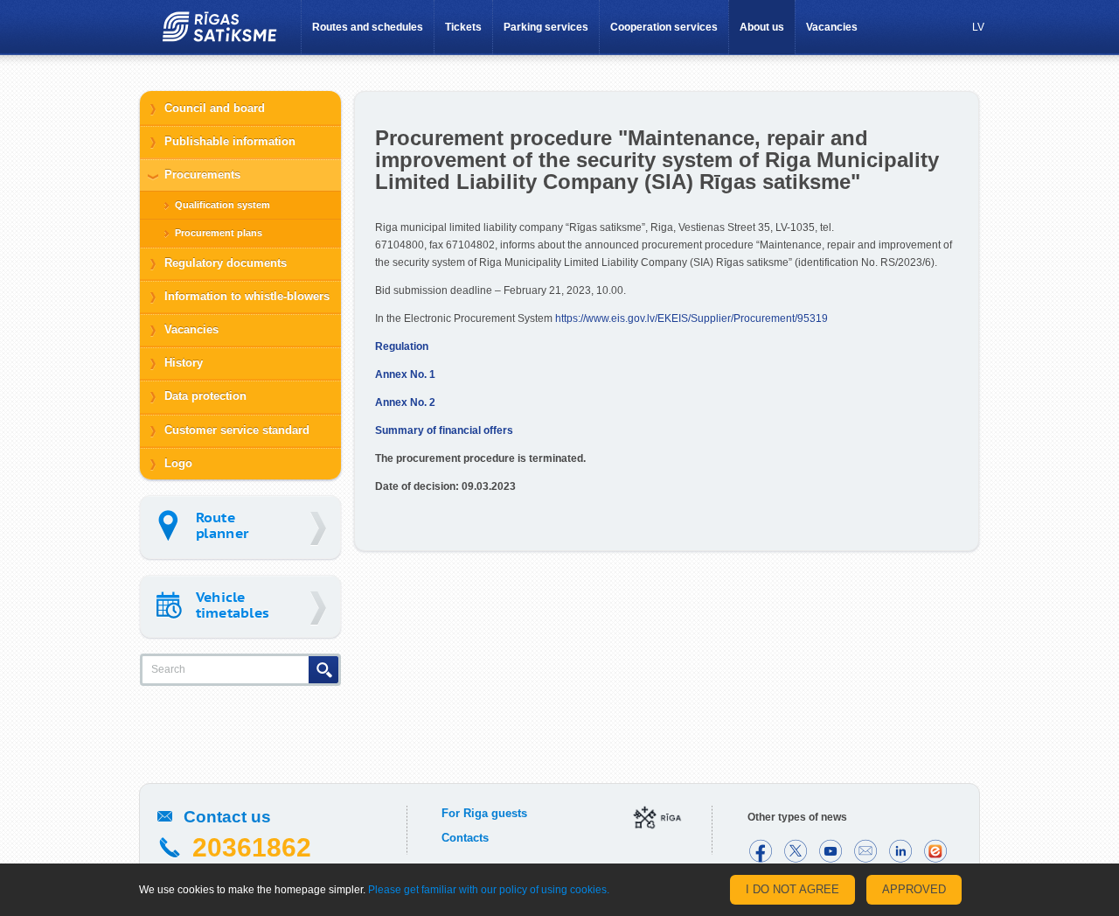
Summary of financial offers (444, 430)
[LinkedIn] (900, 851)
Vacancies (832, 27)
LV (978, 27)
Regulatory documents (225, 262)
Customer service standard (236, 430)
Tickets (463, 27)
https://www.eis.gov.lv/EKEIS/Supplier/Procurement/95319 (691, 318)
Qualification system (222, 204)
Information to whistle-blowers (247, 296)
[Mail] (865, 851)
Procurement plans (218, 232)
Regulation (401, 346)
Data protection (205, 395)
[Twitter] (795, 851)
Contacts (465, 837)
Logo (178, 463)
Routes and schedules (367, 27)
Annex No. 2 (405, 402)
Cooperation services (664, 27)
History (183, 362)
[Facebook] (760, 851)
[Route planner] (240, 527)
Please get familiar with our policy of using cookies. (488, 890)
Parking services (546, 27)
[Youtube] (830, 851)
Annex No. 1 (405, 374)
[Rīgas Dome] (657, 819)
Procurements (202, 174)
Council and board (214, 108)
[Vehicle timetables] (240, 607)
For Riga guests (484, 813)
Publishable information (229, 141)
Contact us (227, 817)
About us (762, 27)
